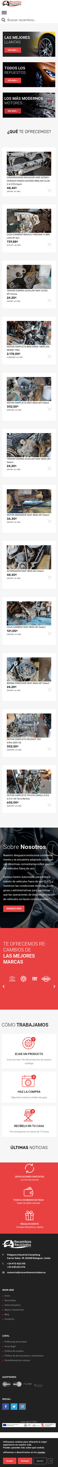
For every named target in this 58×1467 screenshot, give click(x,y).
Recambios (10, 1300)
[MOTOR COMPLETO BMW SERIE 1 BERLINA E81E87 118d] (29, 333)
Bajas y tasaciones (14, 1309)
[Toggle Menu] (4, 13)
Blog (7, 1314)
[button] (4, 986)
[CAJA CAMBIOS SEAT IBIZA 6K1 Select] (29, 613)
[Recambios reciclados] (16, 3)
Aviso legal (10, 1346)
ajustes (41, 1452)
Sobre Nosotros (12, 1305)
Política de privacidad (15, 1341)
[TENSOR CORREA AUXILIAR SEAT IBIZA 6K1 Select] (29, 445)
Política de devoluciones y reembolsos (24, 1355)
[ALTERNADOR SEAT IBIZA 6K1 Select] (29, 557)
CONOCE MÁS (13, 908)
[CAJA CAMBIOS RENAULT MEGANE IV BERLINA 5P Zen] (29, 220)
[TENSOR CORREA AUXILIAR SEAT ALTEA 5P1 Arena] (29, 276)
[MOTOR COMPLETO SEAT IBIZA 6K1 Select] (29, 389)
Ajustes (40, 1461)
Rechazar (25, 1461)
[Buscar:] (26, 20)
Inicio (7, 1295)
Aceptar (9, 1461)
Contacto (9, 1319)
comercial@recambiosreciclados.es (26, 1272)
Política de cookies (14, 1351)
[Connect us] (5, 1406)
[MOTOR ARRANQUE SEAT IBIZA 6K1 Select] (29, 501)
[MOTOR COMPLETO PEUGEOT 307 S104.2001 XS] (29, 725)
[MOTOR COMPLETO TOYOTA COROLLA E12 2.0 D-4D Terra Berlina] (29, 781)
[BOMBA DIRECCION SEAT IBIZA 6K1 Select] (29, 669)
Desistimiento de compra (17, 1360)
